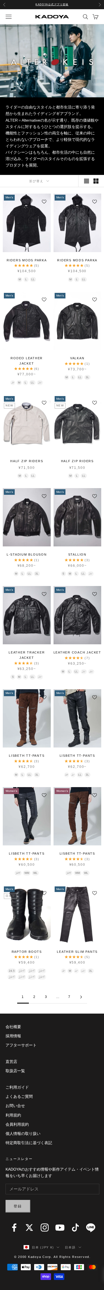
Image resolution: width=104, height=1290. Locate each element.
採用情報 (13, 1036)
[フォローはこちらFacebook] (14, 1228)
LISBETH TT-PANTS (26, 755)
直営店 (11, 1061)
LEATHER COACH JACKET (77, 652)
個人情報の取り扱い (23, 1133)
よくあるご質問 (19, 1096)
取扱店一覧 (15, 1071)
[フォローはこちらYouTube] (60, 1228)
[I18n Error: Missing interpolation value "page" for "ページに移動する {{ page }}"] (81, 997)
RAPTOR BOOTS (27, 951)
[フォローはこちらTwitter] (29, 1228)
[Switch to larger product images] (86, 181)
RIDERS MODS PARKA (27, 260)
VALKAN (77, 358)
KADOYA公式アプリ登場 (52, 4)
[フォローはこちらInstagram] (45, 1228)
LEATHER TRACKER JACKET (27, 655)
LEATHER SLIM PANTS (77, 951)
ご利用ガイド (17, 1087)
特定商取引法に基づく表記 (29, 1142)
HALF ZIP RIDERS (26, 461)
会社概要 (13, 1026)
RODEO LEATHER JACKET (27, 360)
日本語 (70, 1247)
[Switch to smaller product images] (95, 181)
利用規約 (13, 1115)
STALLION (77, 554)
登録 (18, 1206)
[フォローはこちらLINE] (91, 1228)
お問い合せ (15, 1105)
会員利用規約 (17, 1124)
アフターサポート (21, 1045)
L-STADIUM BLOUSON (27, 554)
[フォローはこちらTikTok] (75, 1228)
